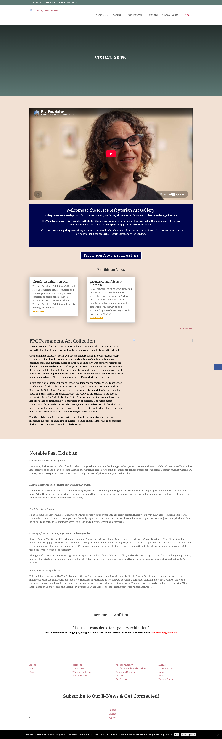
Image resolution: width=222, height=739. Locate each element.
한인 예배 (153, 15)
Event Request (165, 668)
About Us (101, 15)
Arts (187, 15)
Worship (116, 15)
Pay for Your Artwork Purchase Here (111, 255)
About (32, 665)
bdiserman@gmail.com (164, 632)
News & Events (170, 15)
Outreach (120, 675)
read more (39, 311)
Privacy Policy (165, 679)
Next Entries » (185, 328)
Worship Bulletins (81, 672)
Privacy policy (188, 734)
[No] (218, 734)
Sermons (77, 665)
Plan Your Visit (80, 675)
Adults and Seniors (125, 672)
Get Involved (135, 15)
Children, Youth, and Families (131, 668)
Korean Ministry (124, 665)
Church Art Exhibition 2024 (50, 281)
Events (162, 665)
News (161, 672)
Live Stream (78, 668)
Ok (176, 734)
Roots (32, 672)
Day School (121, 679)
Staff (32, 668)
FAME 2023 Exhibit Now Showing (106, 283)
